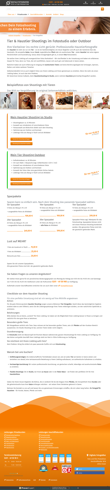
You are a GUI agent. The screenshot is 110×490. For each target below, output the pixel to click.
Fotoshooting (10, 445)
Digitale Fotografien (14, 35)
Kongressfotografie (46, 439)
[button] (2, 101)
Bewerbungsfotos (11, 437)
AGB (34, 480)
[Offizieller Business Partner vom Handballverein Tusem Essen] (66, 469)
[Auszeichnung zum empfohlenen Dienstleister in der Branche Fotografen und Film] (48, 458)
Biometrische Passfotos (13, 435)
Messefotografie (45, 437)
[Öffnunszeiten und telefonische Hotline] (43, 4)
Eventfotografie (45, 441)
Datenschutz (10, 480)
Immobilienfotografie (47, 443)
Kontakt (49, 14)
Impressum (54, 480)
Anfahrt (56, 14)
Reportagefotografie (47, 445)
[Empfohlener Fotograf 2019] (55, 458)
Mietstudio (44, 449)
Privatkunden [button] (22, 14)
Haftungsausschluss (24, 480)
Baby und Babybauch (12, 441)
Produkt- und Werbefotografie (50, 447)
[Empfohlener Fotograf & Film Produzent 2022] (61, 458)
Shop (62, 14)
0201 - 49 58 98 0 (11, 458)
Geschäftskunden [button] (36, 14)
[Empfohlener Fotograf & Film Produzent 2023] (68, 458)
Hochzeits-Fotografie (12, 439)
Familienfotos (10, 443)
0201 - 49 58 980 (56, 2)
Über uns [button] (11, 14)
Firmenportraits (45, 435)
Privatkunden (27, 35)
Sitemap (43, 480)
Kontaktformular (67, 286)
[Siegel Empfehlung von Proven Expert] (43, 468)
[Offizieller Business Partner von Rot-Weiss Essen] (55, 467)
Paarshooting (10, 447)
